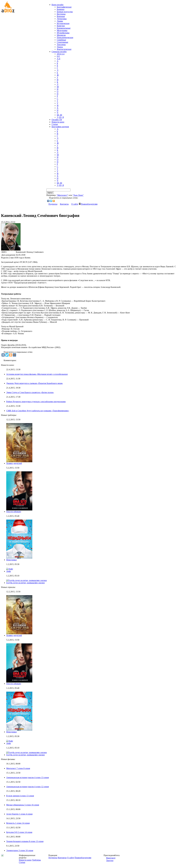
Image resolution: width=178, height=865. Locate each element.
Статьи (55, 124)
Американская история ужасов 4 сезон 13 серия (27, 777)
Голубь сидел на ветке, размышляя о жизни (25, 583)
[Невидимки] (19, 730)
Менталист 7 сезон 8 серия (18, 768)
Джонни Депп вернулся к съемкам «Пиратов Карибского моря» (34, 383)
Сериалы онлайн (59, 51)
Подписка (52, 204)
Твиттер (109, 860)
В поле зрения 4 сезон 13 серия (20, 796)
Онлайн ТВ (57, 119)
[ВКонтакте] (48, 201)
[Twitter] (51, 201)
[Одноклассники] (53, 201)
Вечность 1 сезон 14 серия (18, 823)
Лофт (8, 571)
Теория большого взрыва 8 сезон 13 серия (24, 841)
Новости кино (58, 122)
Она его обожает (13, 511)
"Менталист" (62, 195)
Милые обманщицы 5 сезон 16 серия (22, 805)
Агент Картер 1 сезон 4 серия (19, 814)
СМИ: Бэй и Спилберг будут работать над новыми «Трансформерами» (37, 411)
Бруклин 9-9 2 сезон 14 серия (19, 832)
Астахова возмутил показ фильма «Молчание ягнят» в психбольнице (37, 374)
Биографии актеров (60, 127)
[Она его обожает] (19, 682)
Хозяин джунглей (14, 463)
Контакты (64, 204)
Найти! (50, 193)
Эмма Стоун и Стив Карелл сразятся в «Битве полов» (30, 392)
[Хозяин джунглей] (19, 633)
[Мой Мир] (14, 355)
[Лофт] (9, 741)
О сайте (74, 204)
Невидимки (11, 560)
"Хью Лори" (78, 195)
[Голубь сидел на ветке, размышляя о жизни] (26, 752)
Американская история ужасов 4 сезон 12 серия (27, 786)
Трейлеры (36, 860)
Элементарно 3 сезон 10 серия (19, 850)
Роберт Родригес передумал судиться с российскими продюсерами (36, 401)
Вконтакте (110, 858)
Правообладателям (89, 204)
